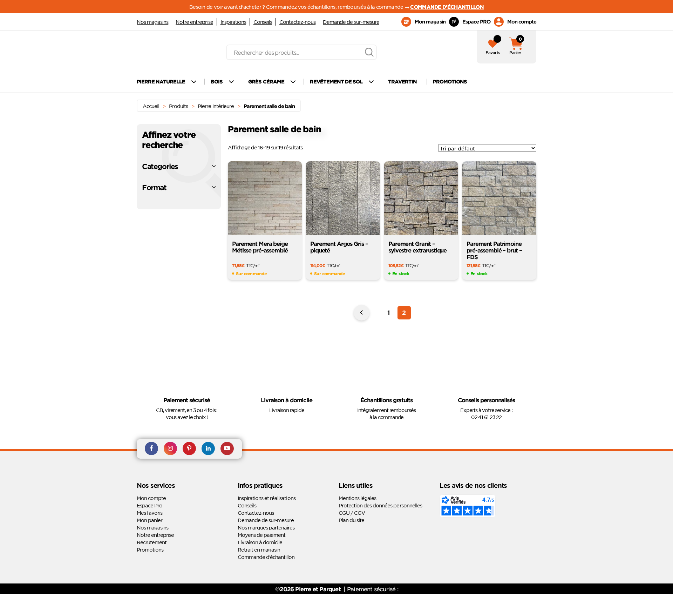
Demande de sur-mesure (351, 22)
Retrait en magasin (259, 549)
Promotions (150, 549)
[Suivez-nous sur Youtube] (227, 449)
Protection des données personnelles (380, 505)
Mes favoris (149, 512)
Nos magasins (152, 22)
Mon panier (149, 520)
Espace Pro (149, 505)
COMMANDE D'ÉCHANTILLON (447, 7)
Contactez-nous (297, 22)
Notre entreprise (194, 22)
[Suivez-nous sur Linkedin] (208, 449)
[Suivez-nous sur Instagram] (170, 449)
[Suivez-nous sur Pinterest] (189, 449)
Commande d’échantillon (266, 557)
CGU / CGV (352, 512)
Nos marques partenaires (266, 527)
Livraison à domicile (260, 542)
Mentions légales (357, 498)
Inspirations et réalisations (266, 498)
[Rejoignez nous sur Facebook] (151, 449)
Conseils (262, 22)
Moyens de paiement (261, 535)
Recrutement (151, 542)
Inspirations (233, 22)
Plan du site (351, 520)
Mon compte (151, 498)
